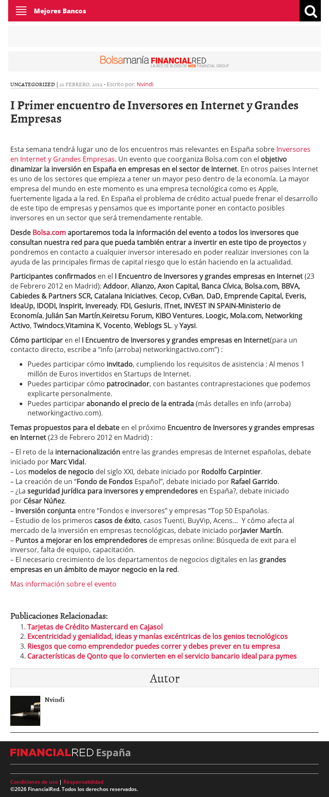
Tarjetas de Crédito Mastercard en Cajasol (95, 627)
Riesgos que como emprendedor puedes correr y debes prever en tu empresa (153, 646)
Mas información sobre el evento (63, 584)
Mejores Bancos (60, 10)
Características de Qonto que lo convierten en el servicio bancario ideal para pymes (162, 656)
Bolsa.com (49, 232)
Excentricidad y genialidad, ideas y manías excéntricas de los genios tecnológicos (157, 636)
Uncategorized (32, 84)
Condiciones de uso (34, 781)
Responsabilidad (83, 781)
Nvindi (145, 84)
